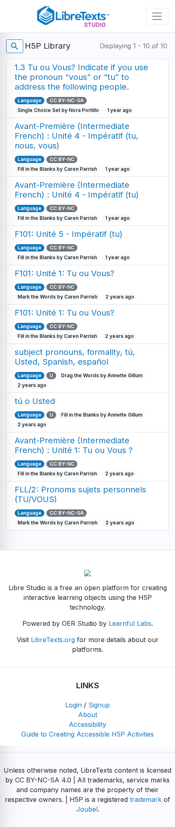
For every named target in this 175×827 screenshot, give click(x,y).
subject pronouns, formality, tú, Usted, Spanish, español (75, 357)
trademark (146, 799)
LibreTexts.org (53, 640)
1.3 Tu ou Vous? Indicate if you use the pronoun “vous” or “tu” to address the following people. (81, 77)
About (87, 715)
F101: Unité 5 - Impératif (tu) (68, 234)
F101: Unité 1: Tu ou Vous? (64, 273)
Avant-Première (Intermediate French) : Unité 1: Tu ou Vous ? (74, 445)
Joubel (87, 809)
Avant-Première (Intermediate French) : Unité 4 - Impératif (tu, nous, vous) (76, 135)
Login (73, 705)
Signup (99, 705)
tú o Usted (35, 401)
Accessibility (87, 724)
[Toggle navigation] (157, 16)
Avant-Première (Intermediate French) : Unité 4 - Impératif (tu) (77, 190)
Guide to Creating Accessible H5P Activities (87, 734)
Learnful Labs (130, 623)
